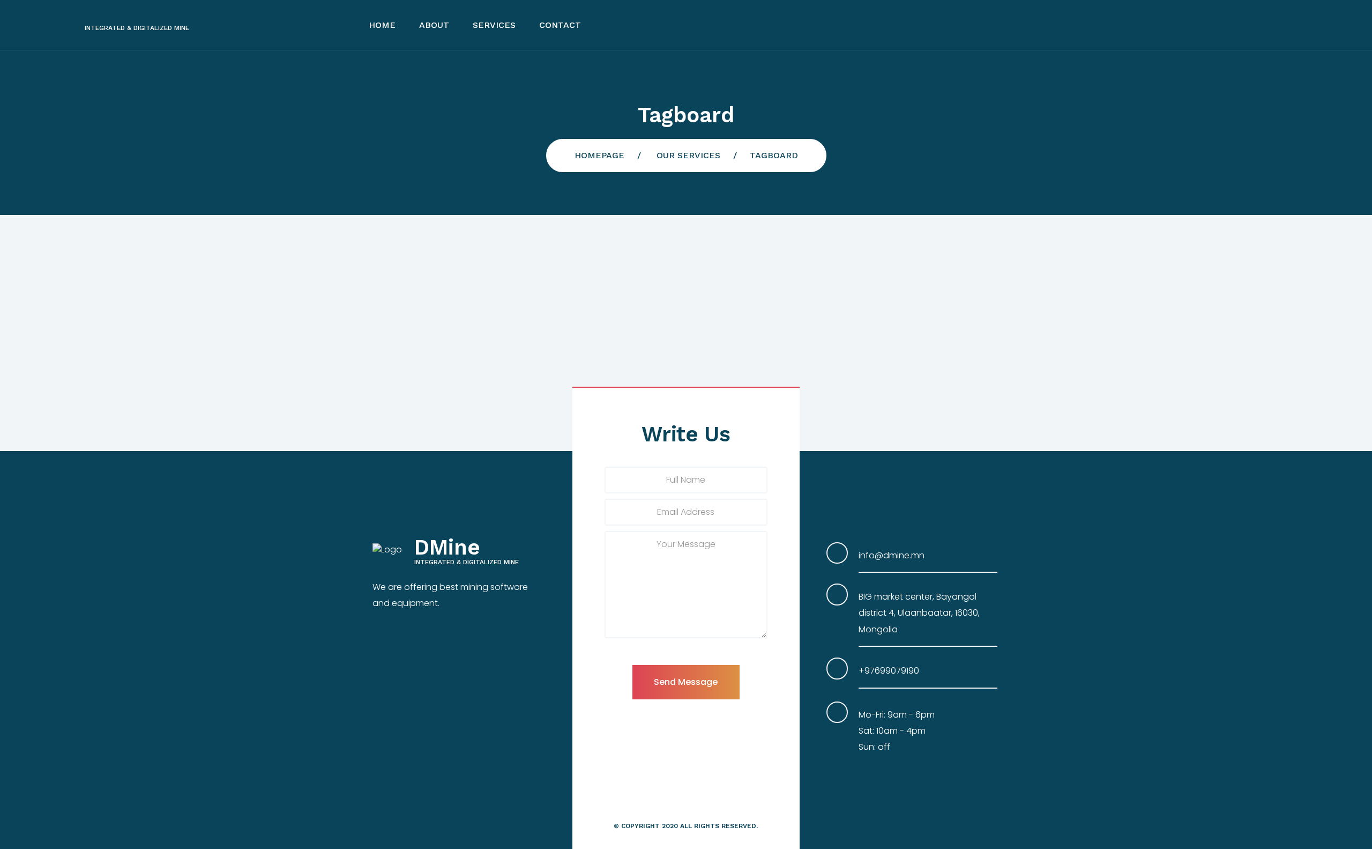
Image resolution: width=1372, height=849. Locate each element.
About (434, 25)
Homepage (599, 155)
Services (494, 25)
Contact (560, 25)
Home (382, 25)
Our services (688, 155)
